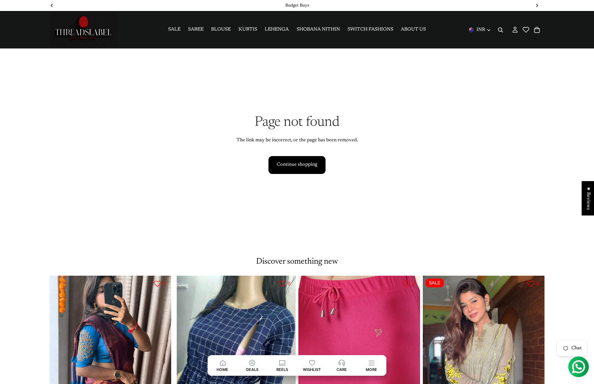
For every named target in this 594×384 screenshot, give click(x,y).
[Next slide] (161, 351)
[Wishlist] (525, 33)
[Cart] (536, 29)
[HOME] (223, 362)
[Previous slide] (60, 351)
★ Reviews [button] (588, 198)
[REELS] (282, 362)
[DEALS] (252, 362)
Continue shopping (297, 164)
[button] (526, 29)
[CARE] (342, 362)
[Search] (500, 29)
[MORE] (371, 362)
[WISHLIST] (312, 362)
